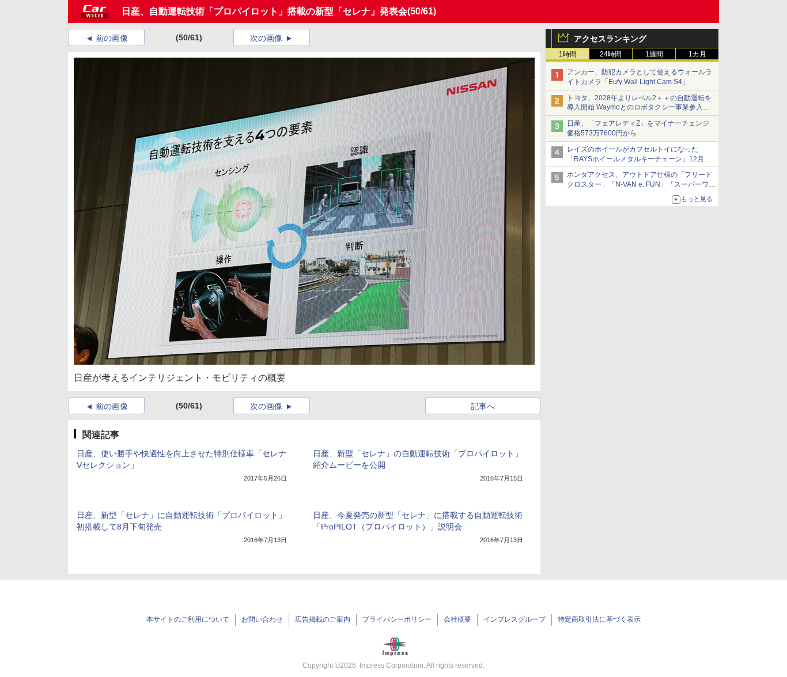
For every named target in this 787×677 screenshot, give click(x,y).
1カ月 (697, 54)
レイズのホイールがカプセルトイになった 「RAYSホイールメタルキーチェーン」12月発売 (639, 159)
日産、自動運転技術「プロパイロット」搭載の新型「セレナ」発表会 (264, 11)
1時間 (568, 54)
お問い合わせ (262, 619)
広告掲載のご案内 (322, 619)
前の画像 (112, 38)
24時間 (611, 54)
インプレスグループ (514, 619)
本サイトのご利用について (187, 619)
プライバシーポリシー (397, 619)
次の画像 (266, 38)
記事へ (483, 406)
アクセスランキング (610, 38)
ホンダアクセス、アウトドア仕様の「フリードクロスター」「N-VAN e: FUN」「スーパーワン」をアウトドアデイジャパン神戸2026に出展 (640, 184)
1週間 (654, 54)
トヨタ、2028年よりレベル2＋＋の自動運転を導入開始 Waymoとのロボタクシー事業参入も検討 (639, 108)
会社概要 (457, 619)
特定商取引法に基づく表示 (599, 619)
